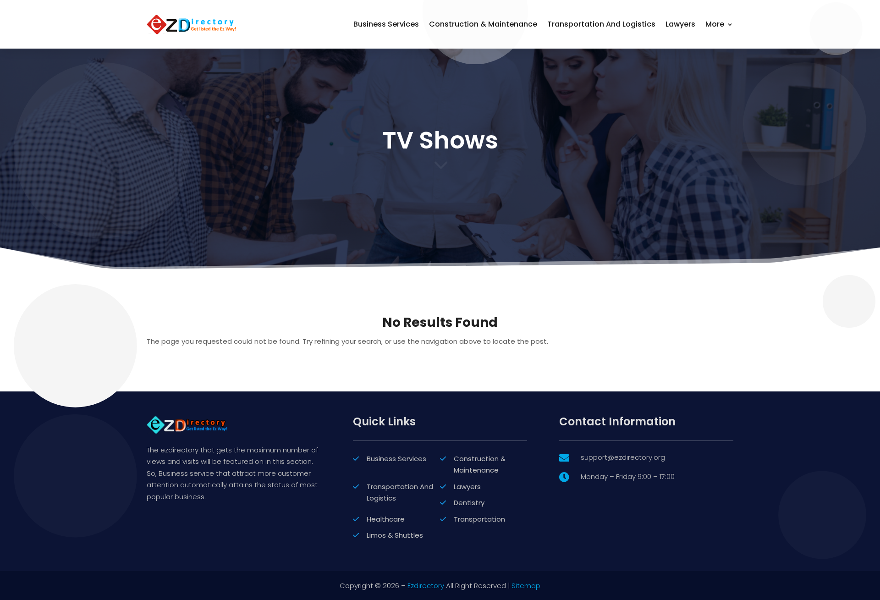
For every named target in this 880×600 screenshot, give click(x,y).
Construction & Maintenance (483, 24)
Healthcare (386, 519)
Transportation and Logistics (601, 24)
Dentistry (469, 502)
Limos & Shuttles (395, 535)
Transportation (479, 519)
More (714, 24)
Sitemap (526, 585)
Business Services (386, 24)
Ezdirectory (425, 585)
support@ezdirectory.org (623, 457)
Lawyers (680, 24)
